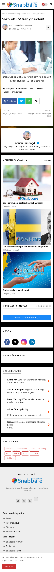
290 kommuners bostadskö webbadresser (23, 203)
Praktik (40, 88)
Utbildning (15, 14)
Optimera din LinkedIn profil (16, 290)
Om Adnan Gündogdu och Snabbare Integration (25, 246)
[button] (51, 4)
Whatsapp (28, 101)
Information (21, 88)
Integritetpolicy (13, 523)
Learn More (19, 560)
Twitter (21, 101)
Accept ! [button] (9, 566)
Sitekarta (10, 527)
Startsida (6, 14)
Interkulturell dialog (38, 449)
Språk (6, 92)
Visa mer (47, 160)
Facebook (11, 101)
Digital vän (11, 546)
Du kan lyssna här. (35, 81)
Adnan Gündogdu (25, 143)
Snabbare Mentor (14, 542)
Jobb (31, 88)
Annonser (10, 449)
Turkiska (34, 453)
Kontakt (9, 518)
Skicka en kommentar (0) (27, 317)
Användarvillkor (13, 532)
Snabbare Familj (13, 551)
